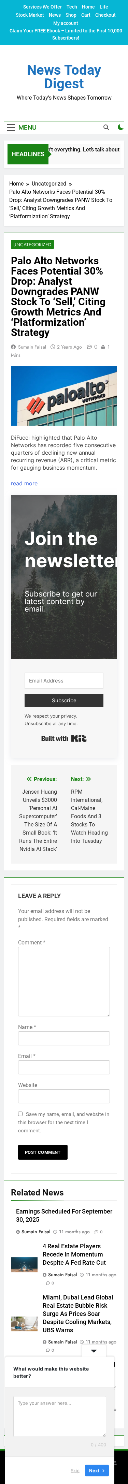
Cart (85, 15)
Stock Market (30, 15)
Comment (31, 942)
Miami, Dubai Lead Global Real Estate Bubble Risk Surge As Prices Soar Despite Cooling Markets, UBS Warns (78, 1314)
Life (104, 7)
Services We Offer (42, 7)
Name (27, 1027)
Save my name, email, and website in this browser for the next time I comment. (63, 1122)
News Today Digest (64, 77)
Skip (75, 1470)
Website (27, 1085)
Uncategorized (32, 244)
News (55, 15)
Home (88, 7)
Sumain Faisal (32, 346)
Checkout (105, 15)
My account (65, 23)
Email (26, 1056)
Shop (71, 15)
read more (24, 483)
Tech (72, 7)
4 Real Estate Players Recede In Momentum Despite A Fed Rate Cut (74, 1254)
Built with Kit (64, 738)
